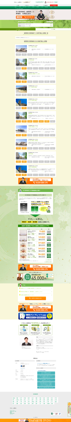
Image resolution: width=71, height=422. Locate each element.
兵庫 (25, 401)
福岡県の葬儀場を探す (37, 298)
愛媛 (17, 403)
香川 (13, 403)
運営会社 (11, 412)
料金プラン (27, 5)
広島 (48, 401)
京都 (17, 401)
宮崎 (44, 403)
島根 (40, 401)
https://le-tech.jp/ (23, 368)
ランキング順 (18, 29)
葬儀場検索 (46, 5)
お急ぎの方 (54, 5)
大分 (40, 403)
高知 (21, 403)
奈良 (29, 401)
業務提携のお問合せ (12, 413)
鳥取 (36, 401)
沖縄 (52, 403)
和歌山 (33, 401)
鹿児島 (48, 403)
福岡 (25, 403)
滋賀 (13, 401)
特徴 (18, 5)
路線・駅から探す (50, 21)
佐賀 (29, 403)
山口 (52, 401)
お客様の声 (36, 5)
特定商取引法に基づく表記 (13, 411)
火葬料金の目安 (49, 259)
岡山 (44, 401)
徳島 (56, 401)
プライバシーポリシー (12, 410)
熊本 (36, 403)
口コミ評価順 (53, 29)
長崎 (32, 403)
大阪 (21, 401)
